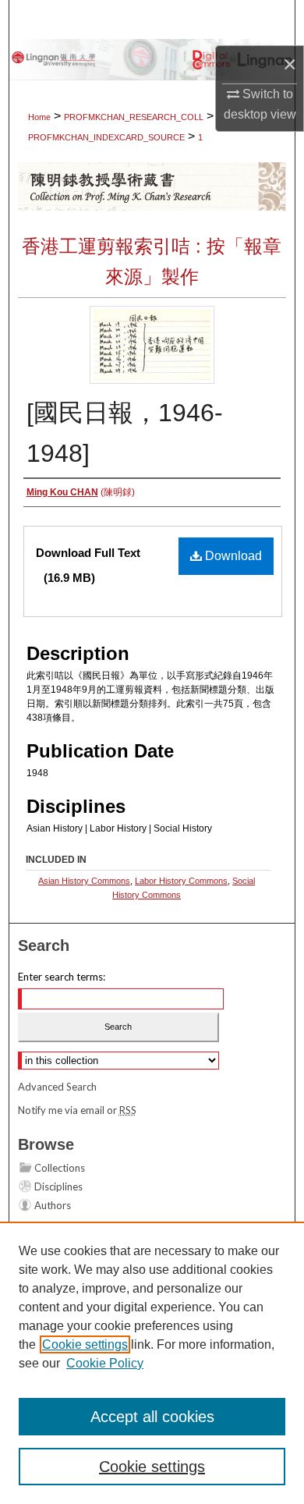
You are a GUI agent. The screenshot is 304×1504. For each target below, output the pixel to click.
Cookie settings (85, 1344)
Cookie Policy (104, 1363)
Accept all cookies (152, 1416)
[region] (152, 1363)
